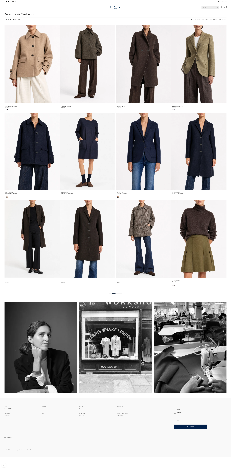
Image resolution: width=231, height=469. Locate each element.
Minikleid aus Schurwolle (67, 193)
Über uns (81, 406)
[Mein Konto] (221, 7)
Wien (43, 408)
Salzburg (44, 406)
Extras (35, 7)
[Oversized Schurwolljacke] (32, 64)
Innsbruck (44, 411)
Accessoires (25, 7)
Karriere (81, 411)
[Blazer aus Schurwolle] (198, 64)
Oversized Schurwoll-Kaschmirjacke (125, 281)
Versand (6, 406)
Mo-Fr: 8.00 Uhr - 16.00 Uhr (123, 411)
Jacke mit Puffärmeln (66, 106)
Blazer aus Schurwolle (177, 106)
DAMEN (7, 2)
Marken (43, 7)
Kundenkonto (82, 413)
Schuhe (16, 7)
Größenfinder (120, 415)
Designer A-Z (82, 408)
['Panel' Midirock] (198, 239)
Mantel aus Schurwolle (177, 193)
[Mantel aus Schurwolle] (198, 151)
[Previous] (110, 292)
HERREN (13, 2)
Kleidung (7, 7)
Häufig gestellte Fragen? (122, 413)
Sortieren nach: (195, 19)
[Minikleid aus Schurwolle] (87, 151)
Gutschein (81, 415)
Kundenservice (120, 406)
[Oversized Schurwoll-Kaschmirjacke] (143, 239)
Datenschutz (7, 413)
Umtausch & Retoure (9, 408)
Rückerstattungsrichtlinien (10, 411)
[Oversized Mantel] (143, 64)
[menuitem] (8, 7)
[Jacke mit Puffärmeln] (87, 64)
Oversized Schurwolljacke (11, 106)
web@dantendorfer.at (122, 408)
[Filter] (13, 19)
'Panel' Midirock (175, 281)
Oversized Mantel (121, 106)
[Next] (120, 292)
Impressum (7, 415)
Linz (43, 413)
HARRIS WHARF (9, 104)
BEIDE (179, 416)
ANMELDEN (190, 426)
